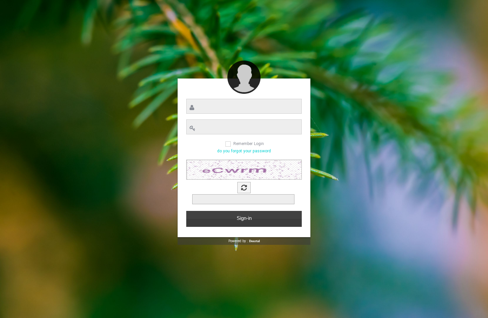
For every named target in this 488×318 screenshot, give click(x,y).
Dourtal (254, 241)
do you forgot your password (244, 151)
